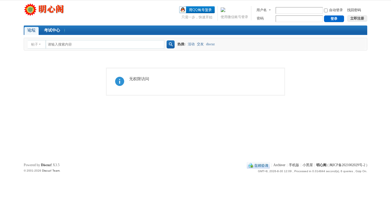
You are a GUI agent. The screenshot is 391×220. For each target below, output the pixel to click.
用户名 (261, 10)
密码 (260, 18)
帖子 (34, 44)
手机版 (294, 165)
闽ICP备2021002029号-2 (347, 165)
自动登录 (336, 10)
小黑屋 (308, 165)
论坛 (31, 30)
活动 (191, 44)
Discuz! (46, 165)
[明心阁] (44, 9)
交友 (200, 44)
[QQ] (258, 165)
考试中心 (52, 30)
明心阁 (321, 165)
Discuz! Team (51, 170)
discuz (210, 44)
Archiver (279, 165)
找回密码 (354, 10)
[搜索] (171, 44)
